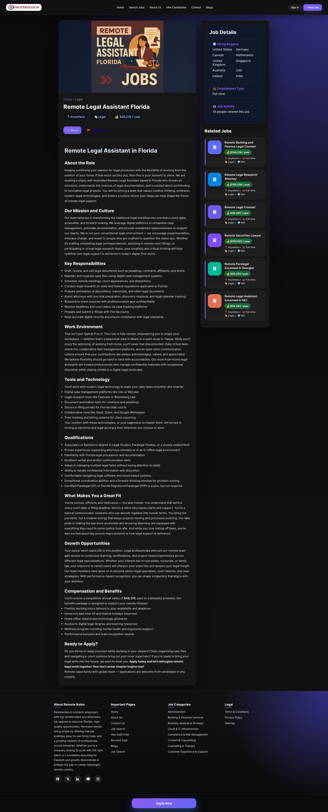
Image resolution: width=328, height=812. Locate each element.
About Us (155, 7)
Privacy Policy (233, 717)
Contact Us (118, 723)
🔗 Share (72, 130)
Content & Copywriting (182, 740)
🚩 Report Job (97, 130)
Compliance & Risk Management (188, 734)
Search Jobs (137, 7)
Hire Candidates (176, 7)
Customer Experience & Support (188, 751)
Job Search (118, 728)
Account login (119, 740)
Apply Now (164, 803)
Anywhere (77, 117)
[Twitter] (68, 779)
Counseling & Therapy (181, 745)
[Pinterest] (88, 779)
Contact (196, 7)
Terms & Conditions (237, 711)
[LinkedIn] (78, 779)
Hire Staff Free (120, 734)
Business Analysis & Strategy (185, 723)
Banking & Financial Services (185, 717)
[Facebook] (58, 779)
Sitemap (230, 723)
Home (120, 7)
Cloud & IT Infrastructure (183, 728)
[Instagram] (98, 779)
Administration (176, 711)
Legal (102, 117)
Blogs (209, 7)
